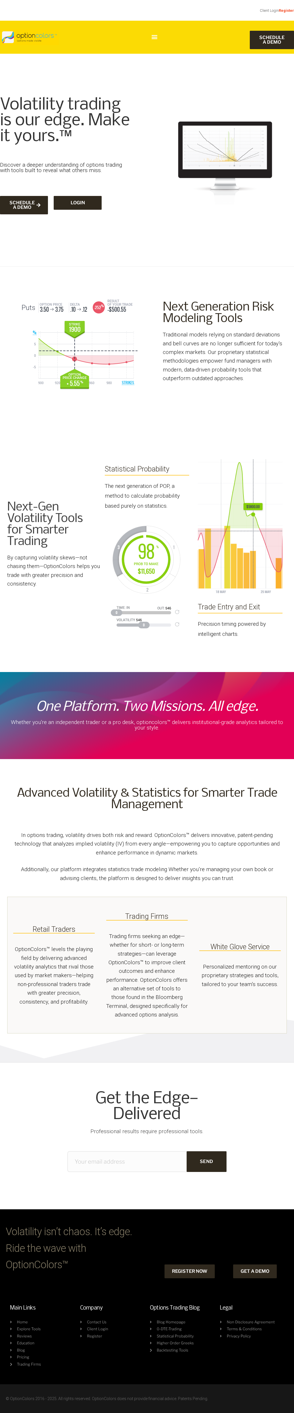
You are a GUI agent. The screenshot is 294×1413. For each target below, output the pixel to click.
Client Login (269, 10)
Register (286, 10)
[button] (154, 36)
